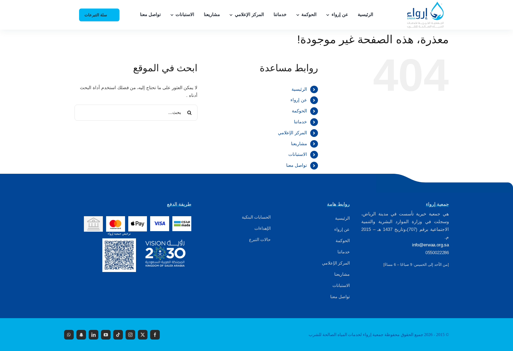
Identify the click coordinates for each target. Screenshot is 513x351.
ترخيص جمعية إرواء (119, 233)
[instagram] (130, 335)
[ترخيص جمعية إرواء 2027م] (119, 240)
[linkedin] (93, 335)
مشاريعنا (299, 143)
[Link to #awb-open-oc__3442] (68, 15)
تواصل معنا (296, 165)
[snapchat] (81, 335)
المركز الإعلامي (292, 132)
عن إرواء (298, 99)
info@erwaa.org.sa (430, 244)
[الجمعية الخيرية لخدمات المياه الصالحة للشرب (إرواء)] (423, 3)
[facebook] (155, 335)
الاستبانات (297, 154)
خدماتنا (300, 121)
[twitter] (142, 335)
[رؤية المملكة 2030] (165, 241)
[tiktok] (118, 335)
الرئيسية (299, 89)
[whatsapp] (69, 335)
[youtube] (106, 335)
